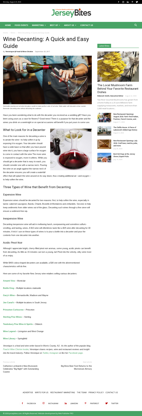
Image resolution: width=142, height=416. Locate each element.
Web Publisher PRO (65, 413)
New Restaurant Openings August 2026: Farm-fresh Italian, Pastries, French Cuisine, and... (126, 116)
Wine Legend (9, 331)
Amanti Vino (9, 281)
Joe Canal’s (8, 302)
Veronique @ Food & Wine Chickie (19, 51)
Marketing (38, 25)
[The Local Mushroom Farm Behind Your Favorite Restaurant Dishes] (118, 67)
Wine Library (9, 338)
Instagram (54, 353)
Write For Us (41, 392)
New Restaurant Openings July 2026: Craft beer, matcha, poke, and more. (125, 143)
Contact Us (86, 25)
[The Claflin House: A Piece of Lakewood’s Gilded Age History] (104, 131)
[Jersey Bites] (71, 13)
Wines (13, 33)
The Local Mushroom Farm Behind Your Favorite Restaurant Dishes (117, 89)
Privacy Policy (96, 392)
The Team (82, 392)
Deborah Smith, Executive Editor (110, 96)
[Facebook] (118, 2)
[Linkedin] (128, 2)
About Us (69, 25)
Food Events (21, 25)
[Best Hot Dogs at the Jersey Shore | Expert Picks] (104, 157)
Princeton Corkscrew (13, 310)
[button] (135, 25)
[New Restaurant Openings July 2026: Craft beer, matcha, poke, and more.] (104, 144)
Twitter (45, 353)
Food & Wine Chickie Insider (16, 349)
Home (8, 25)
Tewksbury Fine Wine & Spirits (18, 324)
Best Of (54, 25)
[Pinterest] (132, 2)
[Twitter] (137, 2)
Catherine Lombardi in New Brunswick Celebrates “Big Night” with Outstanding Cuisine (21, 369)
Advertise (28, 392)
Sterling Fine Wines (12, 317)
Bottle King (8, 288)
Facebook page (76, 353)
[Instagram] (123, 2)
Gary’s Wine (9, 295)
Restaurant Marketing (62, 392)
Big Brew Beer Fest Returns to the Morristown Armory (76, 367)
